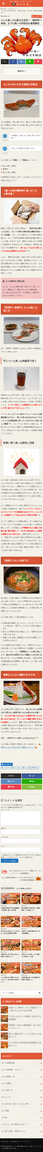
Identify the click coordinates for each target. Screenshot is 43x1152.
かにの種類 (6, 1083)
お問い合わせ (5, 1141)
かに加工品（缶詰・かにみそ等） (15, 1104)
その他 (4, 1117)
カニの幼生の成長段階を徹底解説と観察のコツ (25, 1044)
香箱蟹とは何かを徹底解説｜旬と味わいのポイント (25, 1026)
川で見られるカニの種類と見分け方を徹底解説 (25, 1017)
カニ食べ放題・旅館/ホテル (13, 1131)
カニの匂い (6, 768)
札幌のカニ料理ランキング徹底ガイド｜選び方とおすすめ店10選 (25, 1009)
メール (4, 837)
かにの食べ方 (7, 764)
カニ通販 (27, 768)
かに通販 (5, 1110)
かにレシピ (6, 1097)
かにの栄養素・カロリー (11, 1069)
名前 (3, 828)
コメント (5, 810)
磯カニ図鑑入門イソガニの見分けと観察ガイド (25, 1035)
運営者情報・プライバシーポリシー (20, 1141)
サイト (3, 846)
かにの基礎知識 (8, 1063)
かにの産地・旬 (8, 1076)
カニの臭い (17, 768)
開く (23, 71)
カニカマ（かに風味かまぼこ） (14, 1124)
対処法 (36, 768)
